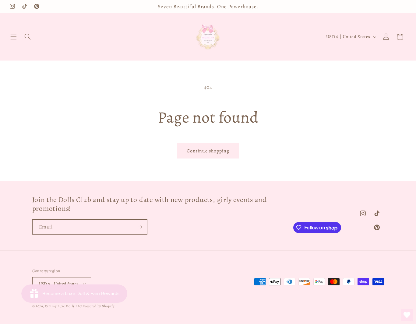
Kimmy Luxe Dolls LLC (63, 306)
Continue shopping (208, 151)
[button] (13, 37)
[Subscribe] (140, 226)
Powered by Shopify (99, 306)
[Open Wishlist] (407, 315)
